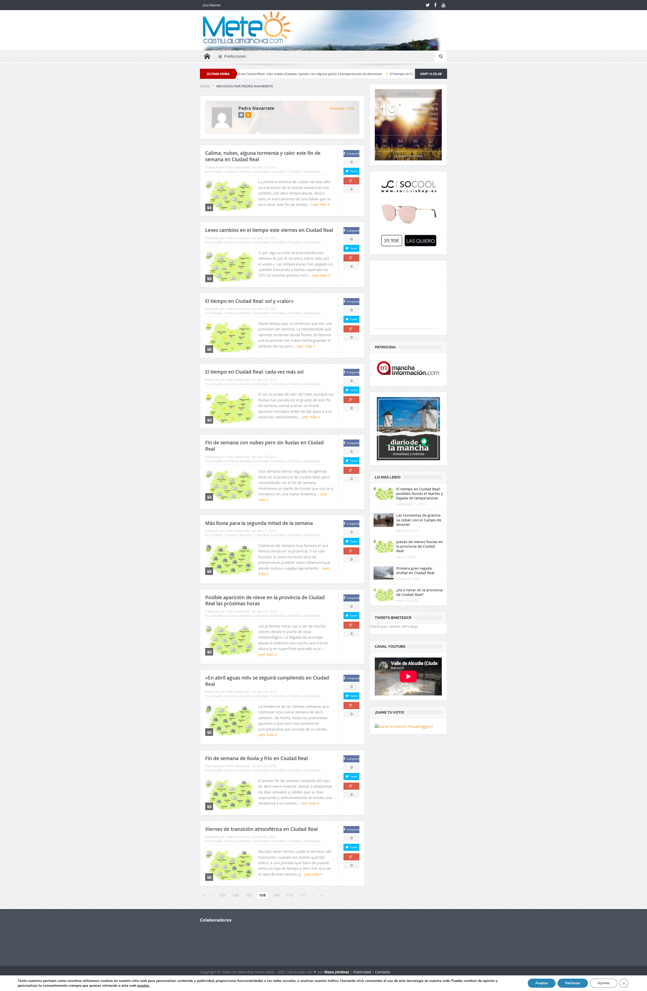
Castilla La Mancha (237, 172)
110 (289, 895)
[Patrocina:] (408, 369)
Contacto (382, 972)
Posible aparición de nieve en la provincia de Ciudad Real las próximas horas (265, 600)
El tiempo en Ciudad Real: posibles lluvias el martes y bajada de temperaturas (419, 493)
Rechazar (572, 983)
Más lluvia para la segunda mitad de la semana (259, 523)
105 (222, 895)
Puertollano (279, 172)
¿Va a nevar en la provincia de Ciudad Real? (419, 592)
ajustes (143, 985)
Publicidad (362, 972)
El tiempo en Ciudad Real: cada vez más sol (254, 372)
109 (276, 895)
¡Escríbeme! (211, 5)
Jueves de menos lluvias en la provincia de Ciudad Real (419, 546)
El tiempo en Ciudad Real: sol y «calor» (249, 301)
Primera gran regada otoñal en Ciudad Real (415, 570)
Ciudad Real (260, 172)
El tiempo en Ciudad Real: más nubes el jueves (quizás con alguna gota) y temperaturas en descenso (246, 74)
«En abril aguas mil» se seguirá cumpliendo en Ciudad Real (267, 680)
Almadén (216, 172)
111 (302, 895)
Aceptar (541, 983)
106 (235, 895)
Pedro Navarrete (256, 108)
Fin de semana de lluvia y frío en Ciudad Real (256, 758)
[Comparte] (351, 180)
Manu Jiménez (336, 972)
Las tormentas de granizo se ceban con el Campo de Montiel (418, 520)
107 (248, 895)
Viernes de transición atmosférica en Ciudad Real (261, 829)
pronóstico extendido (408, 156)
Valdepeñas (312, 172)
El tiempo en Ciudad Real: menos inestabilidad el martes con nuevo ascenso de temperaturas (404, 74)
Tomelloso (295, 172)
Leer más (319, 204)
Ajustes (603, 983)
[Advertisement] (406, 297)
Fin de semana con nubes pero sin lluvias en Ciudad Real (264, 445)
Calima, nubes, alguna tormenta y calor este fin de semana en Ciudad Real (262, 156)
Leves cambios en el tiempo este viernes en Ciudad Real (269, 230)
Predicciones (235, 56)
